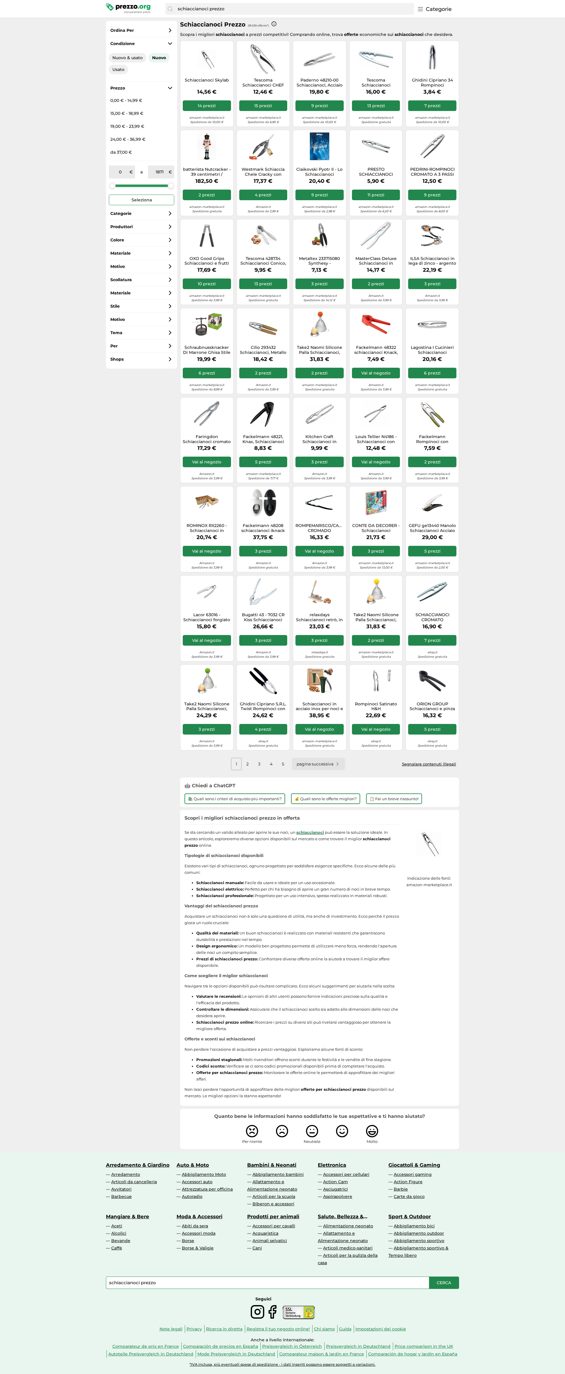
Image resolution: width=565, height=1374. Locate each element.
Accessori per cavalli (273, 1226)
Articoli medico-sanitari (348, 1248)
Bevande (120, 1240)
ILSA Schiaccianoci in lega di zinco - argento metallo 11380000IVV (432, 261)
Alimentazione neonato (348, 1226)
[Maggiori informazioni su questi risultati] (274, 23)
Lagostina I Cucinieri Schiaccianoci (432, 350)
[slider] (112, 185)
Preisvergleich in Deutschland (358, 1346)
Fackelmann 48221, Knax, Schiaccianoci (263, 439)
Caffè (116, 1248)
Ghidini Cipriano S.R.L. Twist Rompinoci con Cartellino (263, 707)
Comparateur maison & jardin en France (321, 1354)
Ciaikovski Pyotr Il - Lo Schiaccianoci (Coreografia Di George (319, 172)
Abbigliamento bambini (278, 1174)
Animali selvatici (269, 1240)
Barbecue (121, 1196)
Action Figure (408, 1181)
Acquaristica (265, 1233)
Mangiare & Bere (127, 1216)
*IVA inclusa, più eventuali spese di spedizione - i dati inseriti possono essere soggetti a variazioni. (282, 1364)
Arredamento (125, 1174)
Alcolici (118, 1233)
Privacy (194, 1329)
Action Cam (335, 1181)
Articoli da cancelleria (134, 1181)
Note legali (170, 1329)
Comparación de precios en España (220, 1346)
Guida (345, 1329)
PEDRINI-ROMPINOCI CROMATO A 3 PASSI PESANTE (432, 172)
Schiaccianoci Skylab (207, 80)
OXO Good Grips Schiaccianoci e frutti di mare (207, 261)
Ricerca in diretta (224, 1329)
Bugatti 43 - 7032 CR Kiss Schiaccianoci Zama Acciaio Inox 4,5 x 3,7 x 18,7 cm (263, 617)
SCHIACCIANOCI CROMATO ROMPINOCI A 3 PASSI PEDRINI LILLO (432, 617)
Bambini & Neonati (271, 1165)
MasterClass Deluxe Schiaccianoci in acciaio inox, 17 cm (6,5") (376, 261)
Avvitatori (121, 1189)
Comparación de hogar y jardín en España (412, 1354)
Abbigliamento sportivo (419, 1240)
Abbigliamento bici (414, 1226)
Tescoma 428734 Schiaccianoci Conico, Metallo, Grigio (263, 261)
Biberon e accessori (273, 1203)
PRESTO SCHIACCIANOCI (376, 172)
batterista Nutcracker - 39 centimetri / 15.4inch (207, 172)
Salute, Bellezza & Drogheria (340, 1216)
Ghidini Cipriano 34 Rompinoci (432, 83)
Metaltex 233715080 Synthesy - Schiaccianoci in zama (319, 261)
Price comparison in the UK (424, 1346)
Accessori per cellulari (346, 1174)
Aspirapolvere (337, 1196)
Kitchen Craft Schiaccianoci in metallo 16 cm (320, 439)
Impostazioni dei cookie (380, 1329)
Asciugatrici (335, 1189)
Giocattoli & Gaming (414, 1165)
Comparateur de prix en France (145, 1346)
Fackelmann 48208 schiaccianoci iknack (263, 528)
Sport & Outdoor (409, 1216)
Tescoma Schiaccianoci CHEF (263, 83)
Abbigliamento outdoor (419, 1233)
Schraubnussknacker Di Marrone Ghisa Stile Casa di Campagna (206, 350)
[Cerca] (170, 9)
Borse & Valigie (198, 1248)
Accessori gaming (413, 1174)
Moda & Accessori (199, 1216)
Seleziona (142, 200)
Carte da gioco (409, 1196)
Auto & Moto (193, 1165)
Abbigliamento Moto (204, 1174)
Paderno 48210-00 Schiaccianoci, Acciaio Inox (320, 83)
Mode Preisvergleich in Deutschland (236, 1354)
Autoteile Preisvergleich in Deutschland (150, 1354)
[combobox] (294, 9)
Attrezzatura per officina (207, 1189)
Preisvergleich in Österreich (292, 1346)
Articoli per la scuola (273, 1196)
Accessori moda (198, 1233)
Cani (257, 1248)
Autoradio (192, 1196)
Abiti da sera (195, 1226)
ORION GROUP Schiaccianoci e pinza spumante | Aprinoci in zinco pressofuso (432, 707)
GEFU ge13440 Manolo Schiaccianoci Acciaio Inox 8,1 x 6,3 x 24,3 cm (432, 528)
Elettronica (332, 1165)
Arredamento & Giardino (138, 1165)
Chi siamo (324, 1329)
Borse (188, 1240)
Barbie (401, 1189)
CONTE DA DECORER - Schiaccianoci (376, 528)
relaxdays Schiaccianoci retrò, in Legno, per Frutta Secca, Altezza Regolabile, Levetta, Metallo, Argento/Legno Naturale (319, 617)
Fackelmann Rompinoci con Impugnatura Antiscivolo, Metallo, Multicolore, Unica (432, 439)
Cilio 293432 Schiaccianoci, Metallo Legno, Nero (263, 350)
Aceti (116, 1226)
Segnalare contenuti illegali (429, 764)
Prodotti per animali (273, 1216)
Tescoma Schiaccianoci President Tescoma (376, 83)
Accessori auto (197, 1181)
